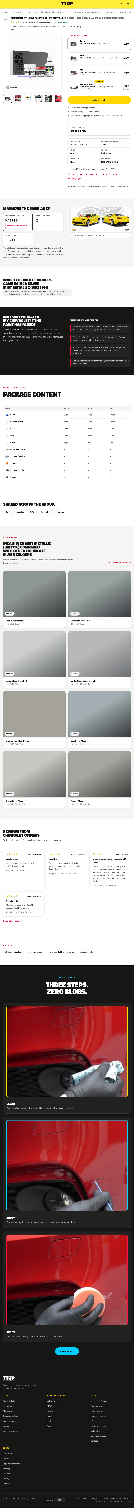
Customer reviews (98, 1425)
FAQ (92, 1420)
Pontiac (60, 512)
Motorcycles (8, 1411)
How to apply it (74, 178)
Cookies (6, 1483)
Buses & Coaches (10, 1430)
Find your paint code (99, 1406)
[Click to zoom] (32, 63)
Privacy (6, 1478)
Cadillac (20, 512)
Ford (49, 1420)
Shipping (6, 1468)
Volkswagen (52, 1401)
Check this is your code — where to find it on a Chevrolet (92, 174)
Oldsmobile (45, 512)
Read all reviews (11, 921)
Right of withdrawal (11, 1463)
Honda (49, 1416)
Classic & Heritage (10, 1416)
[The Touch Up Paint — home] (67, 4)
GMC (32, 512)
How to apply (96, 1411)
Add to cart (99, 100)
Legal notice (8, 1453)
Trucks (6, 1425)
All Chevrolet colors (118, 562)
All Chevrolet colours (14, 952)
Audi (49, 1425)
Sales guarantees (98, 1435)
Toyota (50, 1411)
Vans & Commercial (11, 1420)
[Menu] (4, 4)
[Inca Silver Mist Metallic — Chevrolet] (17, 98)
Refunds (6, 1473)
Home (5, 12)
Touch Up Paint (17, 12)
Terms (6, 1458)
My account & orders (99, 1401)
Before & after (97, 1430)
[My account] (121, 4)
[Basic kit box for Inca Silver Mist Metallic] (7, 98)
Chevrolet (29, 12)
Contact (94, 1440)
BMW (49, 1406)
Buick (8, 512)
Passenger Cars (9, 1406)
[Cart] (128, 4)
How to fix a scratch (99, 1416)
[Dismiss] (11, 1502)
